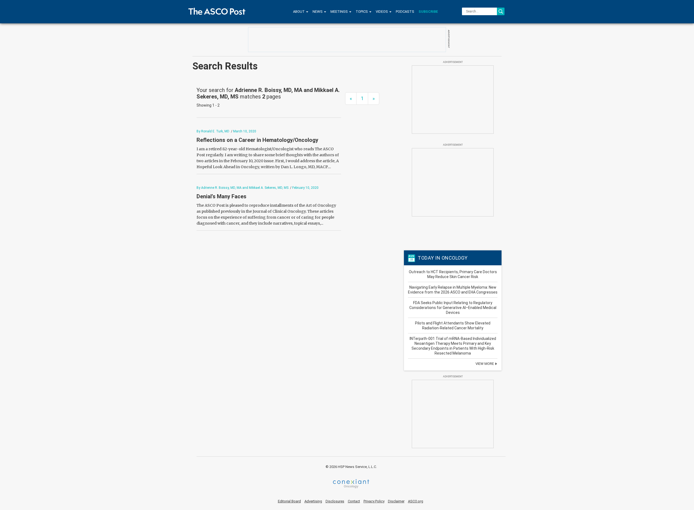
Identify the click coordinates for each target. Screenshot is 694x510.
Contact (354, 501)
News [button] (318, 11)
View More (485, 364)
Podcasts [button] (405, 11)
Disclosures (335, 501)
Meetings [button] (339, 11)
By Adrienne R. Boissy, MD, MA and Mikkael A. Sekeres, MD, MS (242, 188)
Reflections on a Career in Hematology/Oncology (257, 140)
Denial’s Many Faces (221, 196)
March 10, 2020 (244, 131)
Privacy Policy (374, 501)
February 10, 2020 (305, 188)
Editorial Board (289, 501)
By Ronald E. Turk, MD (213, 131)
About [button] (299, 11)
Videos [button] (382, 11)
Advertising (313, 501)
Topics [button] (362, 11)
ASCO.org (415, 501)
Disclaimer (396, 501)
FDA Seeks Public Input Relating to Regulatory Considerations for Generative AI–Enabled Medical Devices (452, 308)
